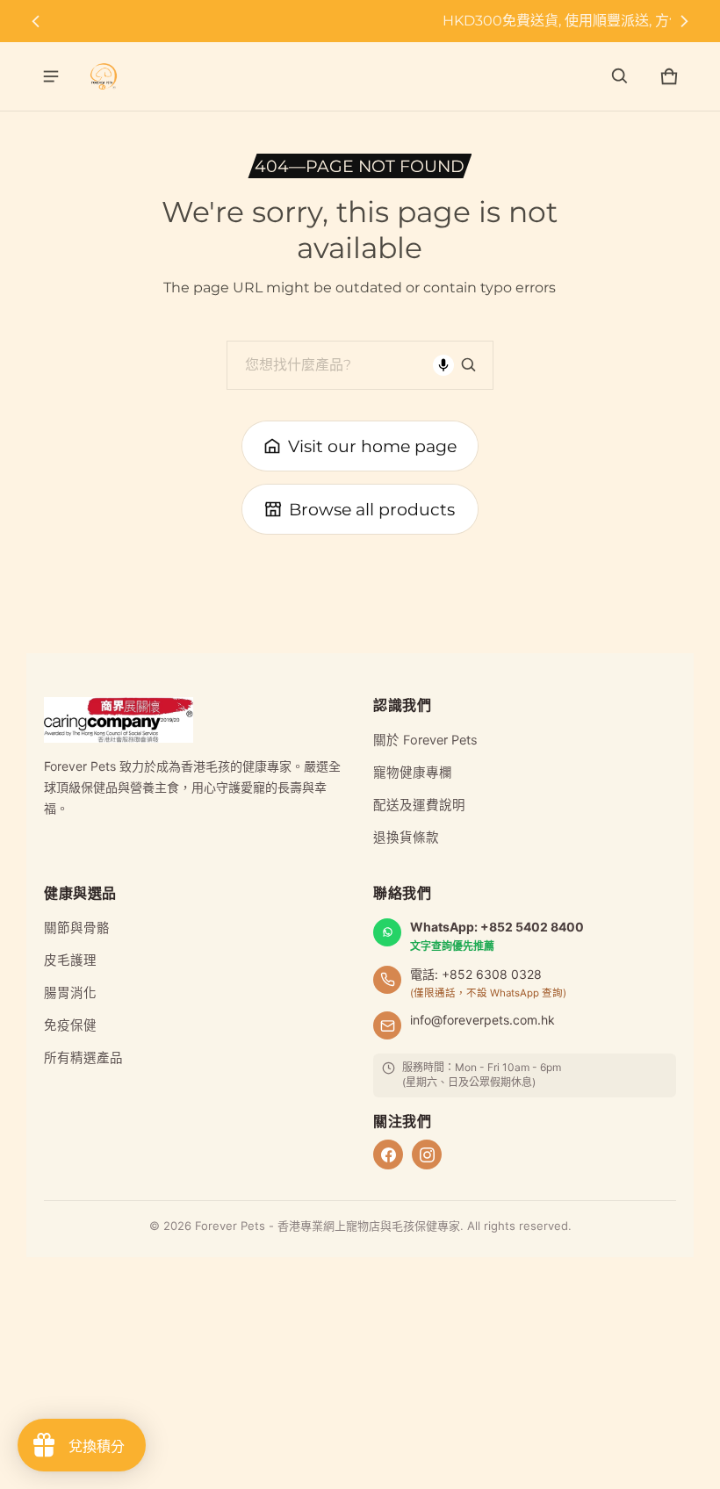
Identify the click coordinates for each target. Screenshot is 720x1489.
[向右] (684, 21)
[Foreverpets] (103, 76)
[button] (619, 76)
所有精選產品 (83, 1058)
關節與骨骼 (77, 928)
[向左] (36, 21)
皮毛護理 (70, 960)
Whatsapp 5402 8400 (366, 20)
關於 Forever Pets (425, 740)
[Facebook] (388, 1154)
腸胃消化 (70, 993)
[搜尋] (468, 365)
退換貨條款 (406, 837)
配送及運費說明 (419, 805)
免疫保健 (70, 1025)
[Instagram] (427, 1154)
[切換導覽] (51, 76)
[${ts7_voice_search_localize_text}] (443, 365)
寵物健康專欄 (412, 772)
